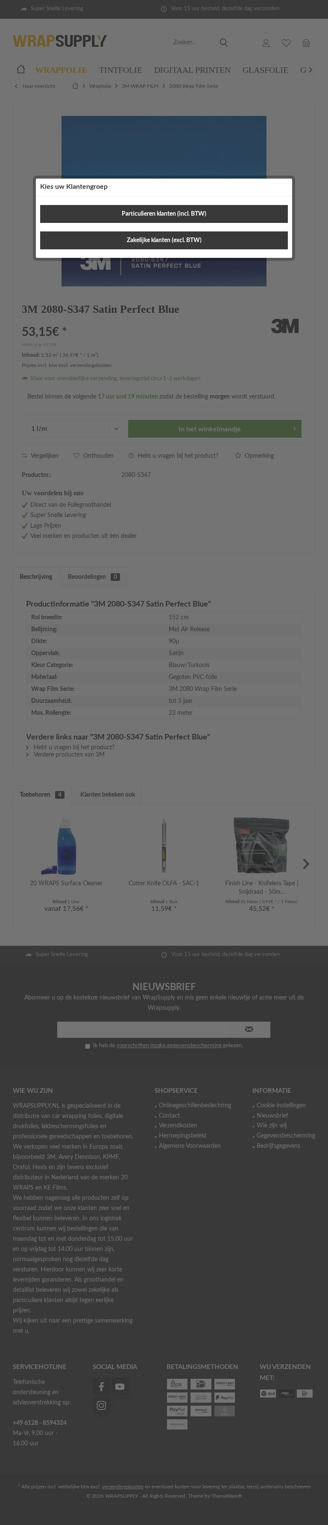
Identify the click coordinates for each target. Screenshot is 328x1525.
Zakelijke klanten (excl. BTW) (164, 240)
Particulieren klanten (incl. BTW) (164, 214)
